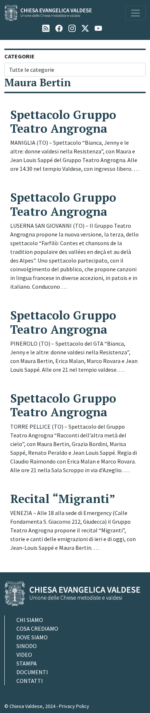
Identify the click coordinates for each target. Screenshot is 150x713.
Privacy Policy (74, 706)
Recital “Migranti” (62, 498)
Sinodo (26, 646)
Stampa (26, 663)
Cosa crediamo (37, 628)
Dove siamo (32, 637)
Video (24, 654)
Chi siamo (29, 619)
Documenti (32, 672)
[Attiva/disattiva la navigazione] (135, 13)
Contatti (29, 680)
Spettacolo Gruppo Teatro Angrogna (63, 121)
